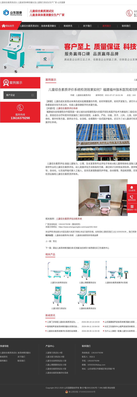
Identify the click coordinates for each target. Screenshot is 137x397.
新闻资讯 (68, 26)
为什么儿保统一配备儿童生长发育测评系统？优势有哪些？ (121, 331)
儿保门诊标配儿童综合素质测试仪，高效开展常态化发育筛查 (63, 322)
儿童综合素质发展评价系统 (57, 373)
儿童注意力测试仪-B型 (55, 357)
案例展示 (106, 26)
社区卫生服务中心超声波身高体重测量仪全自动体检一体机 (121, 326)
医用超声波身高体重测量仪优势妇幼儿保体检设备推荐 (63, 326)
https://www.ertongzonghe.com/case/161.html (78, 227)
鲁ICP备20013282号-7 (89, 388)
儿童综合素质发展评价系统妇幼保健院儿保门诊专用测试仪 (63, 331)
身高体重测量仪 (48, 26)
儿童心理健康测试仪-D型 (56, 365)
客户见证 (10, 95)
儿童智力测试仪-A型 (54, 353)
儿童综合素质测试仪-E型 (56, 369)
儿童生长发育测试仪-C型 (56, 361)
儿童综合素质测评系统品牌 (87, 235)
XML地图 (103, 388)
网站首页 (9, 26)
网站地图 (111, 388)
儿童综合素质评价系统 (64, 235)
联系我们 (126, 26)
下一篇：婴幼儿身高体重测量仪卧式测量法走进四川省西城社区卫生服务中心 (77, 248)
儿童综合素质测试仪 (29, 26)
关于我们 (87, 26)
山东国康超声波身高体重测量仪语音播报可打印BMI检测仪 (121, 322)
